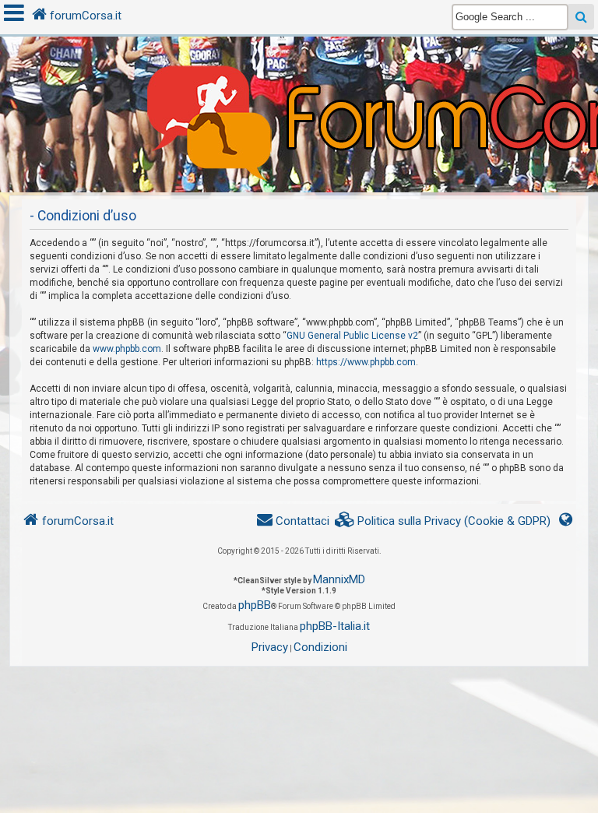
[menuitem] (443, 521)
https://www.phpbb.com (366, 362)
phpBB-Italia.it (335, 626)
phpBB (254, 605)
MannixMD (339, 579)
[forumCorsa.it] (299, 83)
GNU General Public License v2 (352, 335)
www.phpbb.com (127, 348)
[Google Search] (581, 17)
